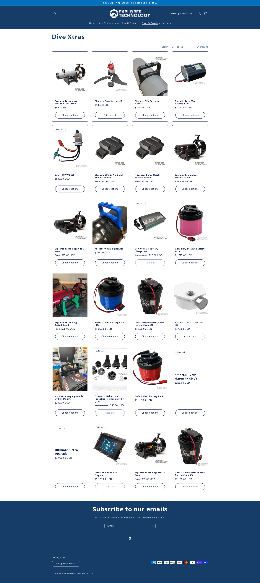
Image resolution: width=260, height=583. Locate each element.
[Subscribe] (152, 526)
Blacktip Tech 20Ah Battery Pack (185, 102)
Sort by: (165, 47)
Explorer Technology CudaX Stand (66, 323)
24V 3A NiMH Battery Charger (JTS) (146, 250)
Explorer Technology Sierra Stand (150, 474)
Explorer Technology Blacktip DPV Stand (66, 102)
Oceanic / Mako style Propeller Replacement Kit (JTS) (109, 399)
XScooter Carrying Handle (109, 248)
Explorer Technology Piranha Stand (186, 176)
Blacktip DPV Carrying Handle (147, 102)
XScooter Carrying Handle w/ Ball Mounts (69, 397)
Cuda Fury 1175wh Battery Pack (190, 250)
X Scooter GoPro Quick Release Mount (147, 176)
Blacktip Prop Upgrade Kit (109, 101)
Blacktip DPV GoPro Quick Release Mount (109, 176)
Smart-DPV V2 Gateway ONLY (186, 376)
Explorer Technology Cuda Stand (69, 250)
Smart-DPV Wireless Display (106, 474)
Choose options (70, 115)
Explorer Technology (67, 573)
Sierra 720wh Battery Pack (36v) (109, 323)
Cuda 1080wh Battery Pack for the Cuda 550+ (150, 323)
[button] (55, 13)
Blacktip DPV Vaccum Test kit (189, 323)
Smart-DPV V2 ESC (64, 175)
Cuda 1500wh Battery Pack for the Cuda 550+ (190, 474)
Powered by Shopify (85, 573)
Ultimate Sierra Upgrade (66, 451)
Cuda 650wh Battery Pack (149, 396)
